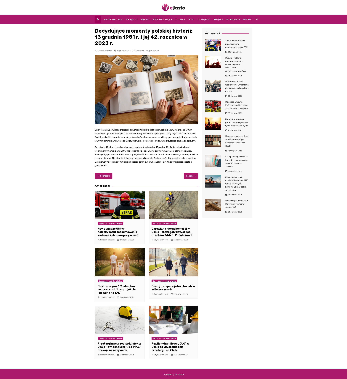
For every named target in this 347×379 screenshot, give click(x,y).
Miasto (144, 19)
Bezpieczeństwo (112, 19)
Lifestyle (217, 19)
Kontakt (247, 19)
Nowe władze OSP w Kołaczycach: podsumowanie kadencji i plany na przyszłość (118, 232)
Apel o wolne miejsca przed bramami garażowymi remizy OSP (236, 43)
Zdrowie (179, 19)
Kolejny (189, 176)
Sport (191, 19)
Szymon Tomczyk (104, 51)
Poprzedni (105, 176)
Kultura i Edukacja (161, 19)
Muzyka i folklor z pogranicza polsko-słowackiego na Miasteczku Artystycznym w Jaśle (235, 64)
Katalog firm (232, 19)
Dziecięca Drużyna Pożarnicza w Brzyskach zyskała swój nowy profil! (236, 105)
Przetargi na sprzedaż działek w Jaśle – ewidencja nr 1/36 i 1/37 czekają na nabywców (119, 347)
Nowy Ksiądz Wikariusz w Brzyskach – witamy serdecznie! (236, 203)
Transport (131, 19)
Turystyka (202, 19)
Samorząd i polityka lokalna (147, 51)
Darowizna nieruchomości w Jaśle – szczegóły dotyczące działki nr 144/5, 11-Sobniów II (172, 232)
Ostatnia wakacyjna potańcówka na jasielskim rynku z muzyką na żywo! (237, 122)
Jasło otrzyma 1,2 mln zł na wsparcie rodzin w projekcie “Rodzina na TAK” (117, 289)
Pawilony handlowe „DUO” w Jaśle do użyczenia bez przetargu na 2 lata (170, 347)
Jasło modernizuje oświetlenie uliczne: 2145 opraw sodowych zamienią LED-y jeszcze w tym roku (236, 183)
